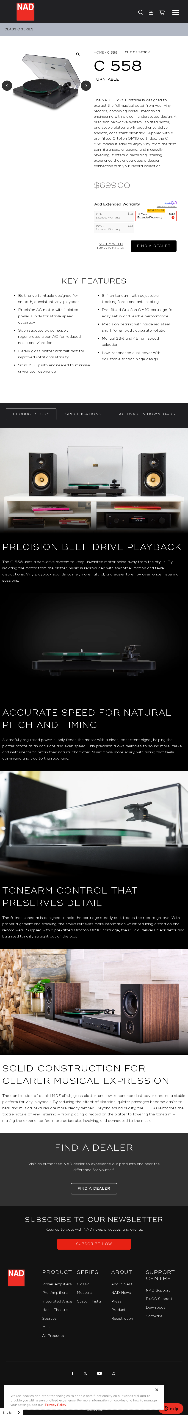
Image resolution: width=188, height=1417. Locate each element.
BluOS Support (159, 1299)
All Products (53, 1336)
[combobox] (11, 1412)
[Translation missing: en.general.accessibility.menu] (175, 12)
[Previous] (7, 86)
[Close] (157, 1390)
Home (99, 52)
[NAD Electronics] (25, 12)
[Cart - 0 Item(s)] (162, 13)
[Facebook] (72, 1374)
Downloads (156, 1307)
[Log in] (149, 12)
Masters (84, 1293)
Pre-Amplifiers (55, 1293)
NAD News (121, 1293)
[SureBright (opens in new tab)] (170, 203)
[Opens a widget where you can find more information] (170, 1409)
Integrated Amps (57, 1301)
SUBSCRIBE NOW (94, 1244)
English (8, 1412)
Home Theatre (55, 1310)
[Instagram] (113, 1374)
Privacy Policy (55, 1405)
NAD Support (158, 1290)
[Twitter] (84, 1374)
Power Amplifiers (57, 1284)
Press (116, 1301)
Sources (49, 1318)
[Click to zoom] (78, 54)
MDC (46, 1327)
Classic (83, 1284)
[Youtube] (99, 1374)
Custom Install (89, 1301)
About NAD (121, 1284)
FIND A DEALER (154, 246)
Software (154, 1316)
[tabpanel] (94, 780)
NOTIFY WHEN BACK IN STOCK (110, 246)
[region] (94, 335)
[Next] (86, 86)
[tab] (31, 414)
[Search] (140, 13)
